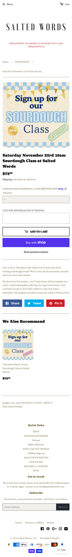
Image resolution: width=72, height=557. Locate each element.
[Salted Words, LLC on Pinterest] (48, 529)
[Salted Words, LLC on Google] (54, 529)
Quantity (7, 192)
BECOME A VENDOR (36, 466)
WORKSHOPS (22, 62)
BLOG (36, 470)
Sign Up (62, 507)
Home (5, 62)
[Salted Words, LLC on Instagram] (60, 529)
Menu (10, 4)
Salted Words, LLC (27, 538)
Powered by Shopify (49, 538)
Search (18, 522)
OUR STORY (36, 462)
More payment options (36, 251)
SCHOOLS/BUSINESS (36, 436)
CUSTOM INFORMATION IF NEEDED (23, 210)
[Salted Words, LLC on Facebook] (42, 529)
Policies (50, 522)
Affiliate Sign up (36, 453)
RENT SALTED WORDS (36, 449)
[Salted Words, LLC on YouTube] (66, 529)
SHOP (36, 431)
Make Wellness (36, 444)
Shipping (7, 179)
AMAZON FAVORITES (36, 457)
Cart (66, 4)
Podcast (36, 440)
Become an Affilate (34, 522)
